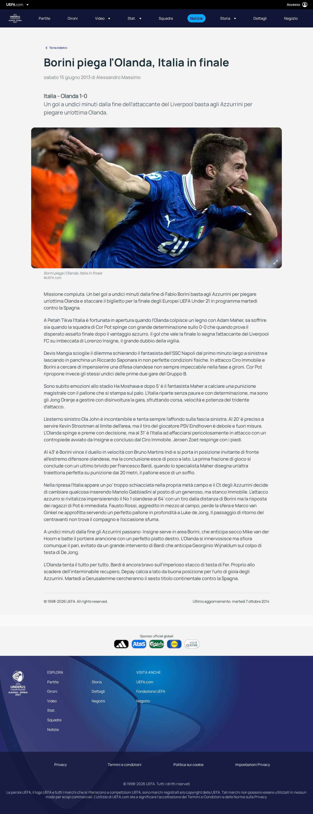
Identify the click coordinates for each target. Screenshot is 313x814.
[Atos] (139, 644)
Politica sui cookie (188, 764)
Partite (53, 681)
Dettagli (98, 691)
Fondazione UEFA (150, 691)
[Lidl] (174, 644)
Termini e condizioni (124, 764)
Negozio (98, 700)
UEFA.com (144, 681)
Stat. (51, 710)
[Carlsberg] (156, 644)
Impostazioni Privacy (252, 764)
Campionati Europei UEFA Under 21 (15, 18)
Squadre (54, 719)
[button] (102, 18)
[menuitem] (47, 18)
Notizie (53, 729)
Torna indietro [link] (58, 48)
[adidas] (121, 644)
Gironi (52, 691)
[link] (44, 18)
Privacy (60, 764)
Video (52, 700)
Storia (97, 681)
